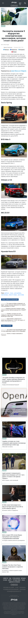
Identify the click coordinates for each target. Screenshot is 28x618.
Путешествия (16, 580)
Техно (3, 26)
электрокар (4, 294)
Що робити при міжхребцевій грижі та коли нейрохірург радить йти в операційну (13, 330)
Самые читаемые (6, 325)
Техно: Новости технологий (10, 299)
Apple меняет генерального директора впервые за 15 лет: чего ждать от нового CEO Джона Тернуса (13, 320)
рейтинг (6, 293)
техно (11, 293)
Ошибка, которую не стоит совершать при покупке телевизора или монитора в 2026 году (11, 315)
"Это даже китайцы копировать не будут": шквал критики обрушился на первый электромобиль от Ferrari (13, 305)
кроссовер (21, 294)
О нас (17, 587)
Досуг (10, 580)
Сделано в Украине (14, 582)
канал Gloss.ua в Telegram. (19, 71)
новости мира (13, 294)
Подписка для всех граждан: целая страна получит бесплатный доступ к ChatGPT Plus (13, 310)
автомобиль (17, 293)
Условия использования (11, 589)
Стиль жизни (16, 578)
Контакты (22, 587)
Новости (5, 578)
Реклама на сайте (8, 587)
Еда (10, 578)
